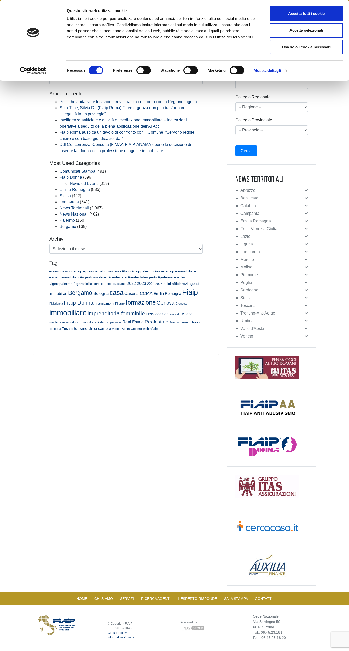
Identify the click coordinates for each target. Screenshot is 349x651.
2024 (150, 284)
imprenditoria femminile (116, 313)
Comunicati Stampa (77, 171)
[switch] (143, 70)
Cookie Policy (117, 633)
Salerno (174, 322)
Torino (196, 322)
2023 (141, 283)
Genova (166, 303)
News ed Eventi (84, 183)
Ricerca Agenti (156, 599)
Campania (249, 213)
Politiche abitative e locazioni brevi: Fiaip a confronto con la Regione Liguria (128, 101)
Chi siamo (103, 599)
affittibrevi (180, 284)
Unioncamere (99, 328)
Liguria (246, 244)
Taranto (185, 322)
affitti (167, 284)
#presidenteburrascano (109, 284)
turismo (80, 328)
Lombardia (69, 202)
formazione (141, 302)
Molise (246, 267)
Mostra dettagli (267, 70)
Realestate (156, 321)
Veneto (246, 336)
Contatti (264, 599)
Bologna (101, 293)
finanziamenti (104, 303)
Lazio (150, 314)
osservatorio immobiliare (79, 322)
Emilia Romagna (75, 189)
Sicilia (65, 196)
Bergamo (68, 226)
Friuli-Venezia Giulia (258, 229)
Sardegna (249, 290)
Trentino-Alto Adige (257, 313)
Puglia (246, 282)
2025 (158, 284)
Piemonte (249, 275)
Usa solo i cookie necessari (306, 47)
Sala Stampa (236, 599)
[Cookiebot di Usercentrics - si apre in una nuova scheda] (33, 70)
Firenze (120, 303)
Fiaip (190, 292)
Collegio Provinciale (253, 120)
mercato (175, 314)
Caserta (131, 293)
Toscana (55, 329)
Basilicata (249, 198)
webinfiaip (150, 329)
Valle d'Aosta (121, 329)
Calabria (248, 206)
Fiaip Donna (71, 177)
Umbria (247, 321)
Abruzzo (247, 190)
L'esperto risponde (197, 599)
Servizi (127, 599)
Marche (247, 259)
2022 (131, 283)
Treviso (67, 329)
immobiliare (68, 312)
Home (81, 599)
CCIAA (146, 293)
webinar (136, 328)
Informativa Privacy (121, 637)
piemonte (115, 322)
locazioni (162, 314)
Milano (186, 314)
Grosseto (181, 303)
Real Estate (133, 322)
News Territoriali (74, 208)
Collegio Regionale (253, 97)
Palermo (67, 220)
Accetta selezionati (306, 30)
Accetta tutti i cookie (306, 13)
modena (55, 322)
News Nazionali (74, 214)
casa (116, 292)
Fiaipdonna (56, 303)
